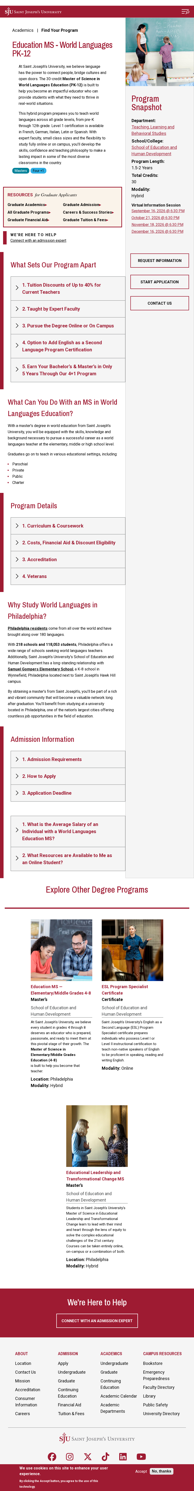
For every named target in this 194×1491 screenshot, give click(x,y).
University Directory (161, 1413)
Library (149, 1396)
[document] (66, 1477)
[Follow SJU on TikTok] (105, 1457)
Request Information (159, 260)
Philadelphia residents (28, 628)
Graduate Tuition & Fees (84, 220)
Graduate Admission (81, 204)
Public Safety (155, 1404)
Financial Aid (69, 1404)
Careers (22, 1413)
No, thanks (161, 1471)
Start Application (160, 282)
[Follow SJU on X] (88, 1457)
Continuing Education (68, 1393)
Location (23, 1363)
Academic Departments (113, 1408)
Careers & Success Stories (87, 212)
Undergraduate (72, 1372)
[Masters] (20, 170)
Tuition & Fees (71, 1413)
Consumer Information (26, 1401)
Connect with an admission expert (38, 240)
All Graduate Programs (28, 212)
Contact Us (160, 303)
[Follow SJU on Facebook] (52, 1457)
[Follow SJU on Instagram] (69, 1457)
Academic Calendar (119, 1396)
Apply (63, 1363)
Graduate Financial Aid (27, 220)
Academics (23, 30)
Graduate (66, 1380)
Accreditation (27, 1389)
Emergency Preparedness (156, 1375)
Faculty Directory (159, 1387)
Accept (141, 1471)
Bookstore (153, 1363)
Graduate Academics (26, 204)
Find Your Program (59, 30)
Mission (22, 1380)
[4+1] (38, 170)
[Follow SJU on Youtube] (141, 1457)
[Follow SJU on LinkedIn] (123, 1457)
